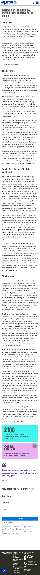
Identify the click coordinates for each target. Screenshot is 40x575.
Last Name (5, 510)
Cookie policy (16, 570)
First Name (5, 503)
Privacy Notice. (15, 533)
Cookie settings (16, 572)
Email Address (7, 496)
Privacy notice (16, 568)
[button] (33, 2)
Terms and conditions (18, 566)
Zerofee (29, 555)
